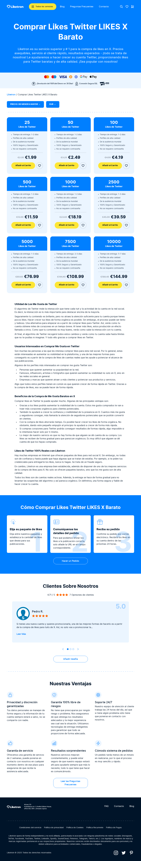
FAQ (106, 806)
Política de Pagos (114, 828)
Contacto (104, 7)
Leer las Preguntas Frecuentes (70, 783)
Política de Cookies (75, 828)
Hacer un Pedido (70, 561)
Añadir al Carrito (23, 165)
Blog (62, 7)
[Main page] (15, 6)
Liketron (11, 95)
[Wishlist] (127, 6)
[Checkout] (132, 6)
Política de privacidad (54, 828)
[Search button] (121, 6)
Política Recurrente (94, 828)
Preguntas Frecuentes (81, 7)
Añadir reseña (70, 659)
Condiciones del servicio (30, 828)
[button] (68, 649)
